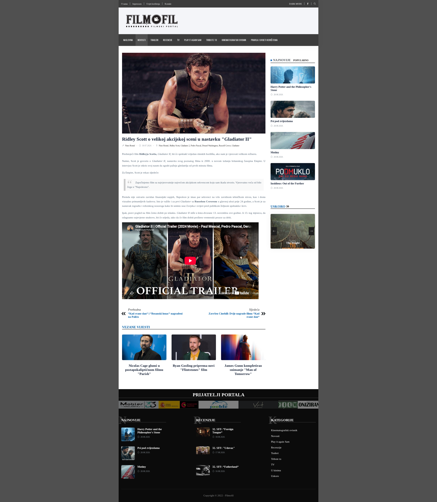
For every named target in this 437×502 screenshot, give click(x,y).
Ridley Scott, (175, 145)
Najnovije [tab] (282, 60)
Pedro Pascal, (196, 145)
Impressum (137, 4)
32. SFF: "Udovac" (223, 448)
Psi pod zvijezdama (282, 121)
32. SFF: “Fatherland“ (225, 466)
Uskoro (278, 206)
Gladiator (235, 145)
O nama (124, 4)
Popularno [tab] (300, 60)
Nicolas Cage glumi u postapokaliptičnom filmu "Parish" (144, 370)
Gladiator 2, (186, 145)
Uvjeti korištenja (153, 4)
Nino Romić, (164, 145)
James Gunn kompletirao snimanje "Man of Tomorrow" (243, 370)
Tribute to (211, 40)
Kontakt (168, 4)
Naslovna (128, 40)
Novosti (142, 40)
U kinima (276, 470)
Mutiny (275, 152)
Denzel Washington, (210, 145)
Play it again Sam (192, 40)
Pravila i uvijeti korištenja (264, 40)
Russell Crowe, (225, 145)
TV (178, 40)
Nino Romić (130, 145)
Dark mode (295, 4)
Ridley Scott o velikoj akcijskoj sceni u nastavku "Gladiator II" (187, 139)
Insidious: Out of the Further (287, 183)
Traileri (154, 40)
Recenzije (167, 40)
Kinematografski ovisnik (234, 40)
